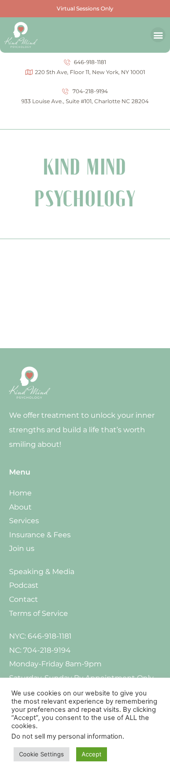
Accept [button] (92, 754)
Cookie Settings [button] (41, 754)
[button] (158, 34)
